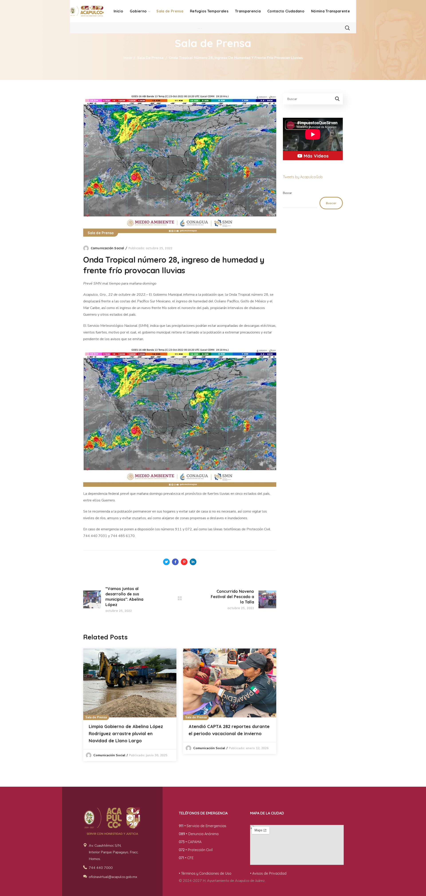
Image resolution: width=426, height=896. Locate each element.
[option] (130, 705)
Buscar (287, 193)
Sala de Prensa (150, 57)
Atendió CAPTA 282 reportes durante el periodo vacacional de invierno (229, 730)
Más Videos (315, 156)
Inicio (127, 57)
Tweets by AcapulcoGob (303, 177)
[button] (347, 27)
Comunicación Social (107, 248)
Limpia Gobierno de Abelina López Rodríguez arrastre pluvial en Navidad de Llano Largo (126, 733)
